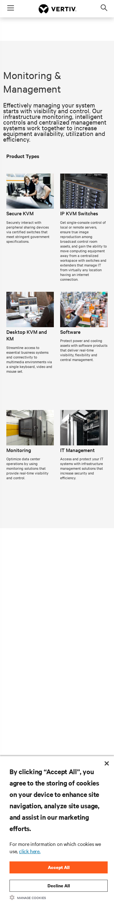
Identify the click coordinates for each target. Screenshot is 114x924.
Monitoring (18, 449)
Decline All (59, 886)
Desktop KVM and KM (26, 335)
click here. (30, 851)
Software (70, 331)
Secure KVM (20, 213)
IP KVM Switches (79, 213)
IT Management (77, 449)
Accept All (59, 867)
